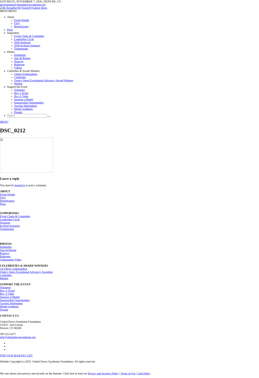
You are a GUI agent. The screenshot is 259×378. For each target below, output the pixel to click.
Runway (19, 61)
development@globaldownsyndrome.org (22, 4)
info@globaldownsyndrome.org (18, 337)
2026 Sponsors (22, 42)
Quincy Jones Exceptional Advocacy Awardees (26, 272)
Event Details (21, 20)
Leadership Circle (24, 39)
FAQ (17, 23)
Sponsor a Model (23, 99)
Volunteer (19, 89)
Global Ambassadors (25, 74)
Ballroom (19, 64)
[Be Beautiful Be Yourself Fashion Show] (23, 7)
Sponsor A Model (10, 297)
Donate (18, 112)
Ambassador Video (10, 259)
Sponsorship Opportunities (29, 102)
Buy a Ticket (21, 93)
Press (10, 29)
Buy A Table (21, 96)
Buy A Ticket (7, 290)
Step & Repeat (22, 58)
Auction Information (25, 105)
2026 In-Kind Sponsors (27, 45)
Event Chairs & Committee (29, 36)
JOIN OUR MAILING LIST (16, 355)
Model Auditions (23, 108)
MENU (4, 121)
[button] (8, 11)
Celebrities (20, 77)
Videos (18, 67)
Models (18, 83)
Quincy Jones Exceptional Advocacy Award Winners (43, 80)
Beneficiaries (21, 26)
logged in (20, 185)
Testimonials (21, 48)
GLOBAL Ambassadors (13, 268)
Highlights (20, 55)
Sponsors (5, 222)
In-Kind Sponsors (10, 225)
